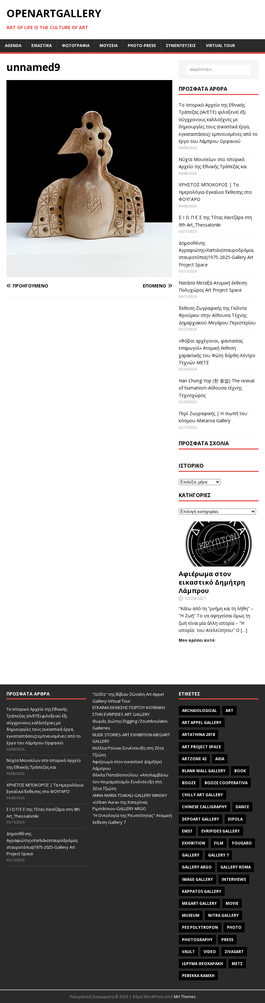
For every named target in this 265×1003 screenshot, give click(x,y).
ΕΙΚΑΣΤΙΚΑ (41, 45)
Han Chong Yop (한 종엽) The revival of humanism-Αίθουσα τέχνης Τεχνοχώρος (216, 388)
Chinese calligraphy (204, 807)
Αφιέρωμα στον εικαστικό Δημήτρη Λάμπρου (212, 582)
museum (190, 915)
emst (187, 831)
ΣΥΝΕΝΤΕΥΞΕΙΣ (181, 45)
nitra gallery (223, 915)
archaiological (199, 710)
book (240, 771)
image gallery (197, 879)
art (229, 710)
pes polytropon (200, 927)
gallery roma (235, 867)
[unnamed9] (89, 273)
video (210, 951)
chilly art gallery (202, 795)
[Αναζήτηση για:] (218, 69)
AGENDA (13, 45)
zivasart (234, 951)
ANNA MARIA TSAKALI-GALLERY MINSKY (129, 795)
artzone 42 (194, 759)
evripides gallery (220, 831)
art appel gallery (201, 722)
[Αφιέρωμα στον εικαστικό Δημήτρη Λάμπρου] (219, 563)
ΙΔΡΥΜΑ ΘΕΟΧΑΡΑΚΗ (202, 963)
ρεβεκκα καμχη (198, 975)
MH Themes (185, 996)
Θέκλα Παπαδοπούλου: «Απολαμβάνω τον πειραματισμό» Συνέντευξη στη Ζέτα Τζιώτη (130, 781)
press (227, 939)
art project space (201, 747)
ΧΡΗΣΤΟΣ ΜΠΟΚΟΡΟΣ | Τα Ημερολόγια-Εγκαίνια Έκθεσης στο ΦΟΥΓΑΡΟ (215, 191)
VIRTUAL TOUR (220, 45)
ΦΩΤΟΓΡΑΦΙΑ (76, 45)
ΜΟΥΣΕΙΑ (109, 45)
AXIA (219, 759)
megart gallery (199, 903)
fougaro (242, 843)
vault (188, 951)
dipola (235, 819)
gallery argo (197, 867)
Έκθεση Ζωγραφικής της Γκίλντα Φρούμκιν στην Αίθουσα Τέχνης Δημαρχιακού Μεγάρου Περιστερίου (217, 315)
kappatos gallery (201, 891)
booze (189, 783)
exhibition (193, 843)
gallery (190, 855)
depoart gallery (200, 819)
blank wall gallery (204, 771)
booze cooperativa (226, 783)
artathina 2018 (198, 734)
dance (242, 807)
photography (197, 939)
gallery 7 (218, 855)
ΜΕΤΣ (237, 963)
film (218, 843)
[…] (244, 630)
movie (232, 903)
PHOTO (234, 927)
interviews (234, 879)
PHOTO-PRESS (142, 45)
